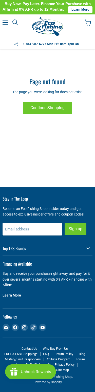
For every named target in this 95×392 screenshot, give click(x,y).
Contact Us (29, 348)
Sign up (75, 228)
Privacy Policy (64, 364)
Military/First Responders (23, 359)
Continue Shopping (47, 107)
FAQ (46, 354)
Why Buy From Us (55, 348)
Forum (80, 359)
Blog (82, 354)
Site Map (62, 370)
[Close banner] (90, 7)
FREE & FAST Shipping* (20, 354)
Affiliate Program (58, 359)
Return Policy (63, 354)
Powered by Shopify (47, 382)
